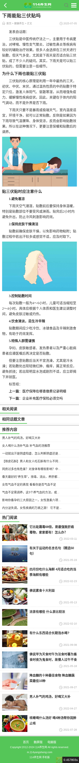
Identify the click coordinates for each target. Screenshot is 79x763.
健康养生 (19, 23)
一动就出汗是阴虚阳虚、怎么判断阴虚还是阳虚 (33, 453)
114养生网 (35, 757)
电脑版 (51, 742)
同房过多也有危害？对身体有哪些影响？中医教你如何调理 (40, 469)
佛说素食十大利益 (42, 590)
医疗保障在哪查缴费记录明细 (44, 391)
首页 (8, 23)
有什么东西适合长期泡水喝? (49, 633)
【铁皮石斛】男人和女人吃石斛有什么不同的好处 (34, 461)
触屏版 (38, 742)
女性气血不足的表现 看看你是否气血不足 (29, 484)
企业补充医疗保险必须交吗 (42, 398)
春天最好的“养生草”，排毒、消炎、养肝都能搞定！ (35, 476)
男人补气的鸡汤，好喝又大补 (21, 437)
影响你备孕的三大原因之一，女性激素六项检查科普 (36, 500)
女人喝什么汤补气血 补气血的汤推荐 (26, 445)
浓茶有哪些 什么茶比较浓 (47, 611)
